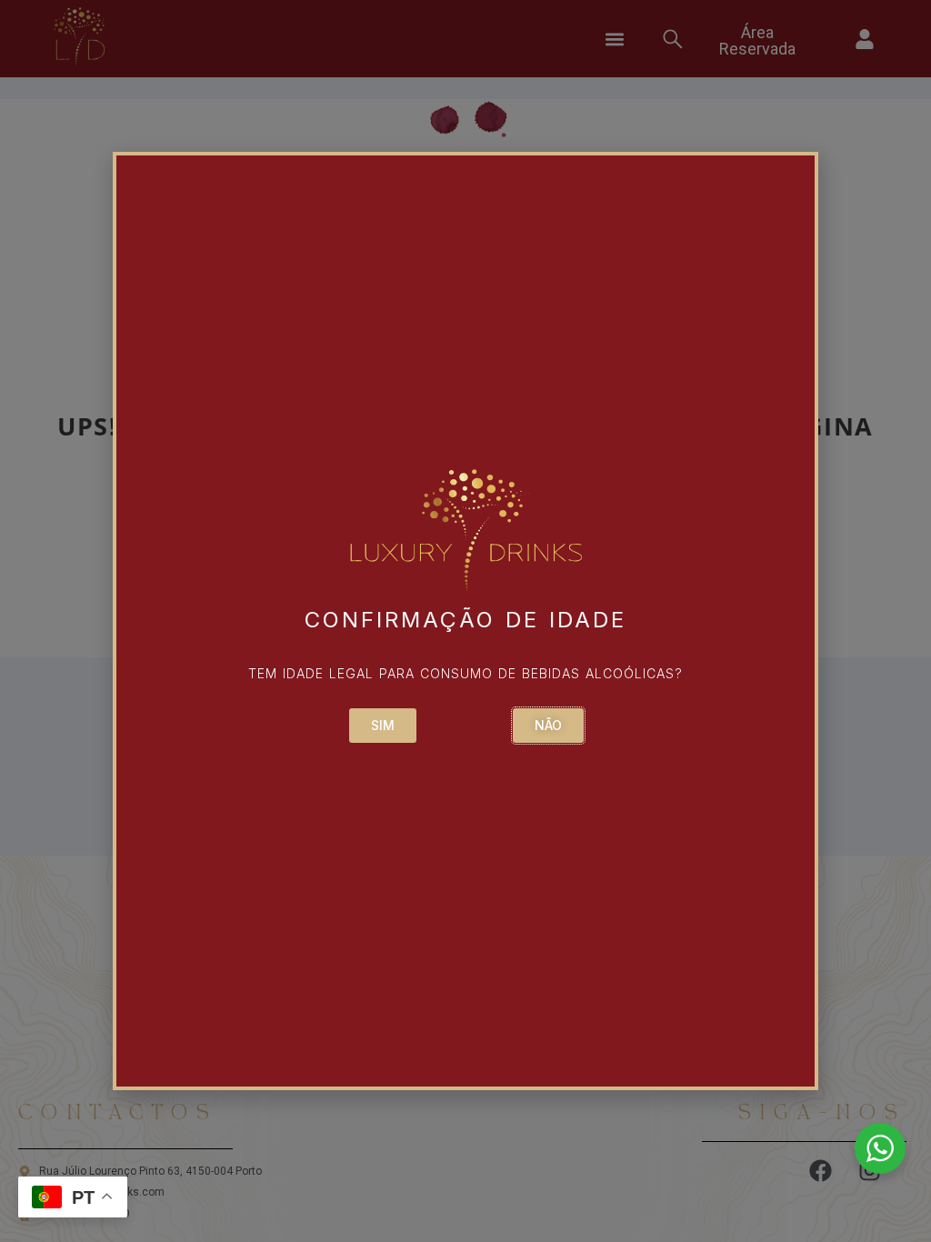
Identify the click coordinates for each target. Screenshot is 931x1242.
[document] (465, 621)
